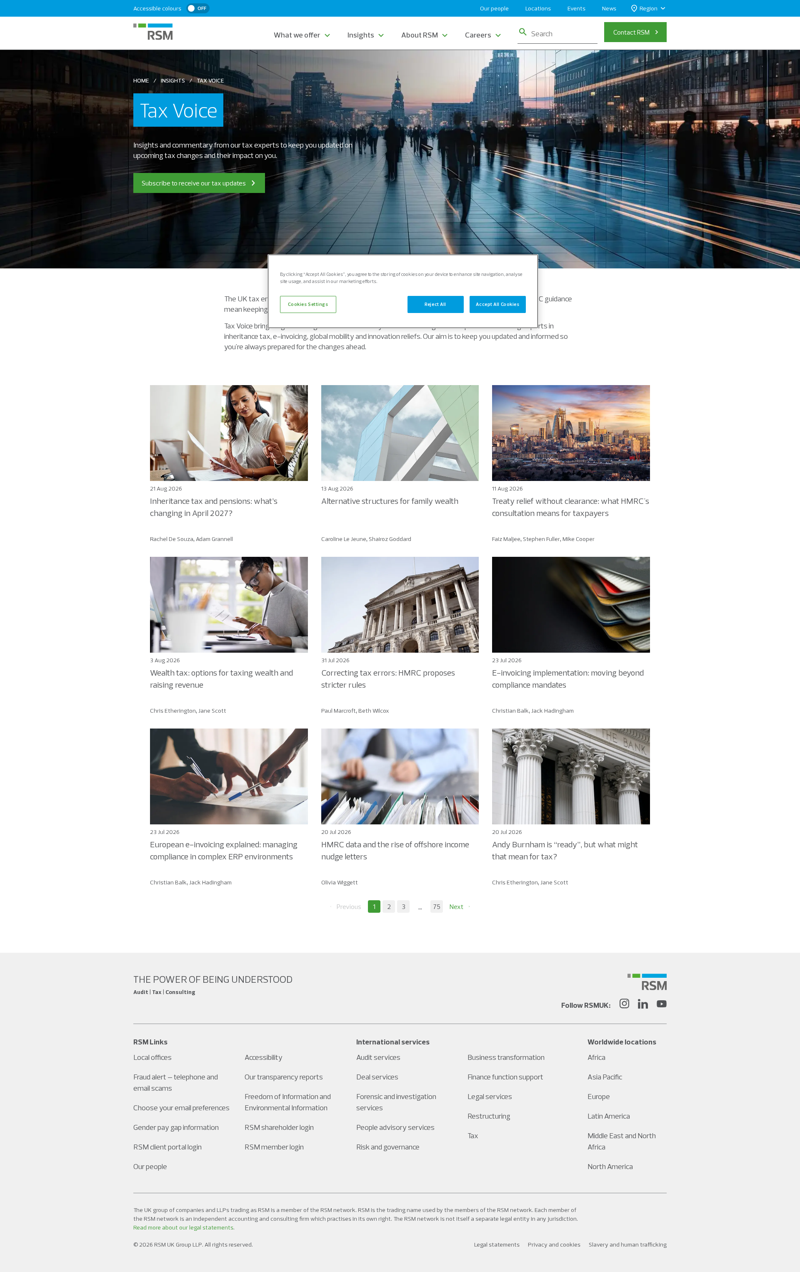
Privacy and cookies (554, 1244)
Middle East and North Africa (622, 1141)
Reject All (435, 304)
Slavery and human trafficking (628, 1244)
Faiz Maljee (506, 539)
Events (576, 8)
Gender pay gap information (176, 1127)
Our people (494, 8)
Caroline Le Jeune (343, 539)
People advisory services (395, 1127)
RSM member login (274, 1147)
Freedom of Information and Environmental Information (288, 1102)
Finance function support (505, 1077)
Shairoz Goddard (390, 539)
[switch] (198, 8)
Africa (596, 1057)
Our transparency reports (284, 1077)
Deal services (377, 1077)
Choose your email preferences (181, 1107)
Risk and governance (388, 1147)
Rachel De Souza (171, 539)
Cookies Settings (308, 304)
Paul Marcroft (338, 710)
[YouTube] (662, 1005)
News (609, 8)
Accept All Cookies (497, 304)
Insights (361, 35)
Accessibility (263, 1057)
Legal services (490, 1096)
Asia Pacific (605, 1077)
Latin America (609, 1116)
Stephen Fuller (541, 539)
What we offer (297, 35)
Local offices (152, 1057)
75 (436, 906)
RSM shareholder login (279, 1127)
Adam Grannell (214, 539)
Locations (538, 8)
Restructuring (489, 1116)
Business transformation (506, 1057)
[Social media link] (647, 982)
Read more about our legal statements (183, 1227)
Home (141, 80)
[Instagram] (624, 1005)
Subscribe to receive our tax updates (194, 183)
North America (610, 1166)
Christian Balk (510, 710)
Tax (473, 1135)
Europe (599, 1096)
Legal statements (497, 1244)
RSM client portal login (167, 1147)
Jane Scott (212, 710)
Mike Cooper (578, 539)
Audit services (378, 1057)
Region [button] (649, 8)
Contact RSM (631, 32)
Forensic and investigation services (396, 1102)
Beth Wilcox (373, 710)
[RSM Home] (152, 31)
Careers (478, 35)
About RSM (419, 35)
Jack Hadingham (552, 710)
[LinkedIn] (643, 1005)
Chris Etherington (173, 710)
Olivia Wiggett (339, 882)
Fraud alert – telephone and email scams (175, 1082)
